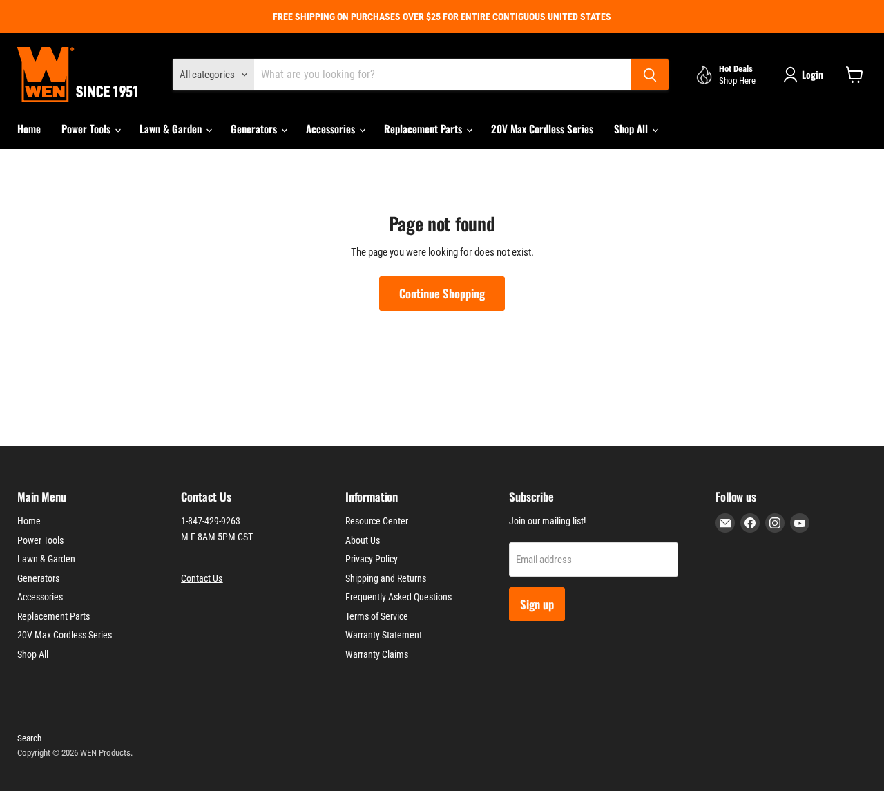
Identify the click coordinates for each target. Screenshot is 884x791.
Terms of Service (376, 616)
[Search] (650, 74)
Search (29, 738)
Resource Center (376, 520)
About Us (362, 540)
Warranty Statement (383, 634)
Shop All (632, 128)
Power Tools (87, 128)
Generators (255, 128)
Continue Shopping (442, 293)
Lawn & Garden (172, 128)
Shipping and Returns (385, 578)
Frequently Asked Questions (398, 596)
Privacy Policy (371, 558)
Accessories (332, 128)
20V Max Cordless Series (542, 128)
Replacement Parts (424, 128)
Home (29, 128)
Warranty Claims (376, 654)
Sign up (537, 604)
